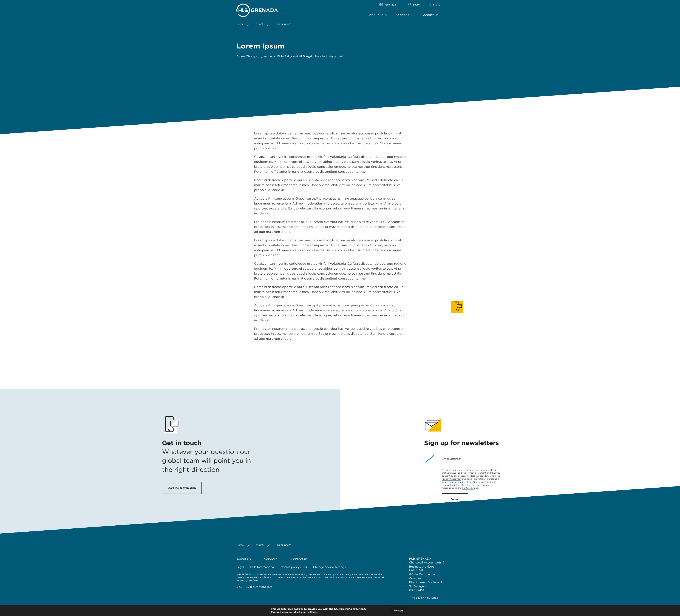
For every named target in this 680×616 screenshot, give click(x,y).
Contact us (429, 15)
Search (417, 4)
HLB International (262, 567)
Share (436, 4)
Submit (455, 499)
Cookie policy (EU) (294, 567)
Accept (398, 610)
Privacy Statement (451, 478)
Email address (451, 458)
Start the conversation (182, 488)
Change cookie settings (329, 567)
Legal (240, 567)
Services (402, 15)
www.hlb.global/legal (247, 580)
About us (376, 15)
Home (240, 24)
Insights (260, 24)
